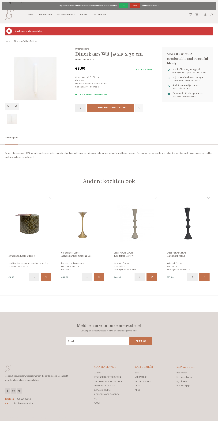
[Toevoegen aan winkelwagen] (46, 277)
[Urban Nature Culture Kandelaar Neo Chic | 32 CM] (82, 223)
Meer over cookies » (150, 6)
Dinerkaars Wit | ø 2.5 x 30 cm (26, 41)
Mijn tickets (182, 381)
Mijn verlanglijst (183, 385)
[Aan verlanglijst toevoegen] (139, 108)
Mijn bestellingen (184, 376)
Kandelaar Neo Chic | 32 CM (76, 255)
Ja (123, 6)
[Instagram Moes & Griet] (13, 391)
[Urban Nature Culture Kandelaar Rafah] (188, 223)
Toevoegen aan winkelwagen (110, 107)
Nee (135, 6)
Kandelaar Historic (124, 255)
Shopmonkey (69, 417)
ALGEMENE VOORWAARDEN (106, 394)
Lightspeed (48, 417)
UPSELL (138, 385)
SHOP (30, 14)
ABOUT (83, 14)
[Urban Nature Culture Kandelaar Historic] (135, 223)
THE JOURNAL (99, 14)
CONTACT (98, 372)
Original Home (82, 48)
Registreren (182, 372)
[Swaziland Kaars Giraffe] (29, 223)
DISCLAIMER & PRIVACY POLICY (108, 381)
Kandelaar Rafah (176, 255)
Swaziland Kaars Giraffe (21, 255)
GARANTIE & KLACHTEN (104, 385)
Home (7, 41)
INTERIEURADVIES (66, 14)
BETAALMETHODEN (102, 389)
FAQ (95, 398)
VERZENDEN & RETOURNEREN (107, 376)
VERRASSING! (45, 14)
